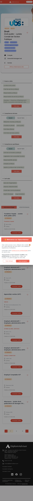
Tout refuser (9, 261)
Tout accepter (22, 261)
